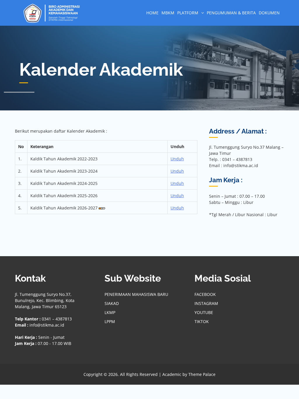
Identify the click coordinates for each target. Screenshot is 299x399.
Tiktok (201, 321)
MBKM (167, 12)
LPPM (110, 321)
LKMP (110, 312)
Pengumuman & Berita (231, 12)
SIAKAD (112, 303)
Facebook (205, 294)
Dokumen (269, 12)
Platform (187, 12)
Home (152, 12)
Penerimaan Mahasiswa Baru (136, 294)
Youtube (203, 312)
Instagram (206, 303)
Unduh (177, 159)
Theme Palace (201, 374)
